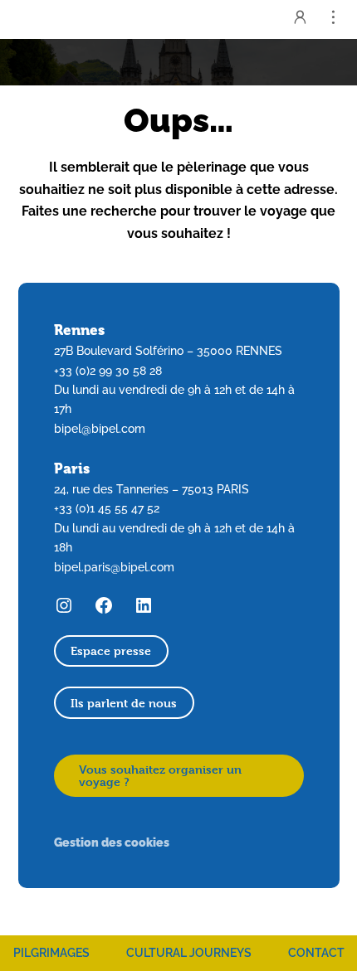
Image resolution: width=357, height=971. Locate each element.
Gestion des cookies (111, 842)
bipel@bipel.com (99, 428)
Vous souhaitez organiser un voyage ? (160, 775)
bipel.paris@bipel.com (114, 567)
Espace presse (111, 650)
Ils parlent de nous (124, 703)
